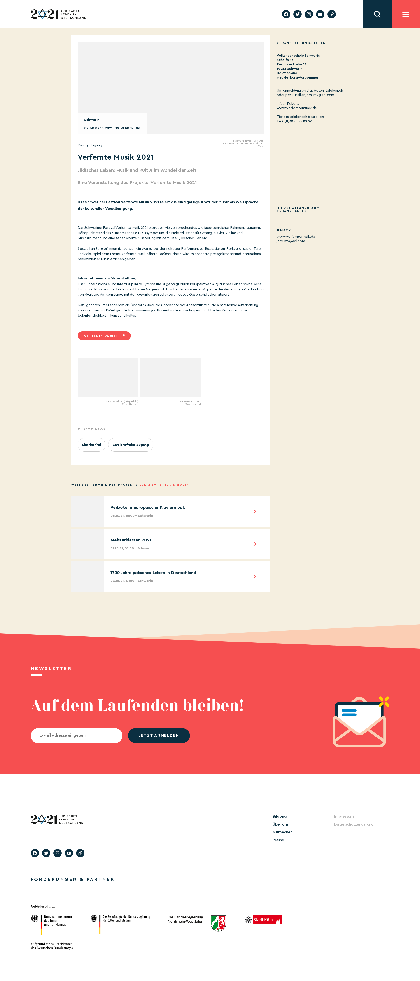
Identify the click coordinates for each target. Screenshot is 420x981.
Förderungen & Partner (73, 879)
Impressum (344, 816)
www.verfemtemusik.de (297, 108)
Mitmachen (282, 832)
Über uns (280, 824)
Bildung (280, 816)
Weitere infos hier (100, 335)
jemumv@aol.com (291, 241)
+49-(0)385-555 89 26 (294, 121)
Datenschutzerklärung (354, 824)
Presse (278, 840)
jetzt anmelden (159, 735)
